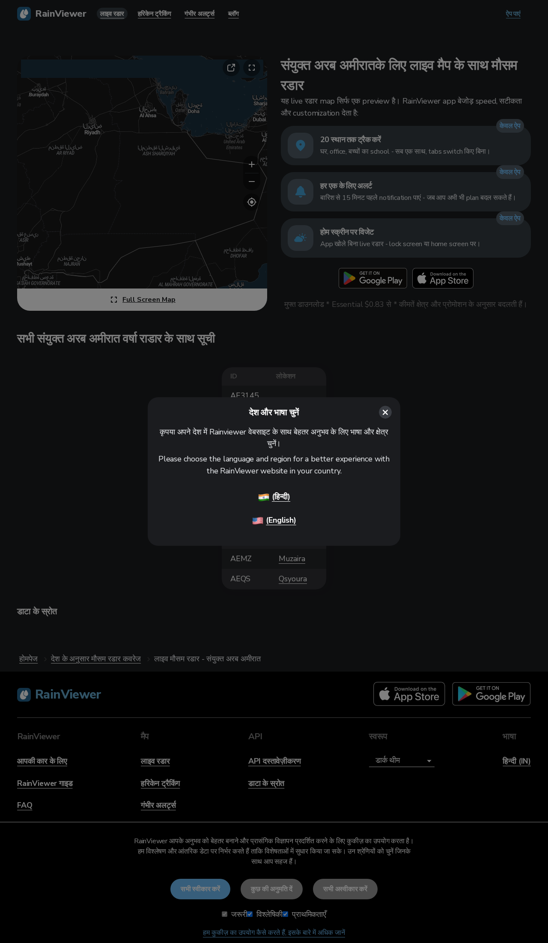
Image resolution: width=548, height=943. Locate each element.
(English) (281, 520)
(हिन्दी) (281, 496)
